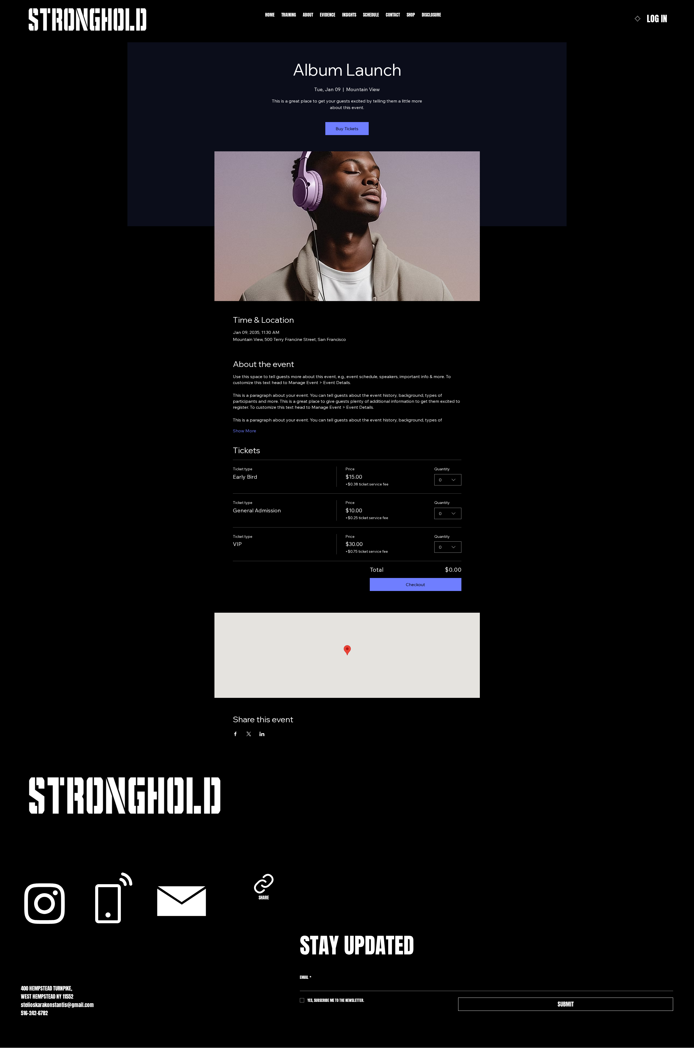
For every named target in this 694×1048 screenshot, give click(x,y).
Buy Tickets (347, 128)
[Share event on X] (248, 734)
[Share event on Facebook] (235, 734)
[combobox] (447, 479)
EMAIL (305, 977)
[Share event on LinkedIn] (262, 734)
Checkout (415, 584)
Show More (244, 430)
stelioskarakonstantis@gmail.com (57, 1005)
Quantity (442, 469)
